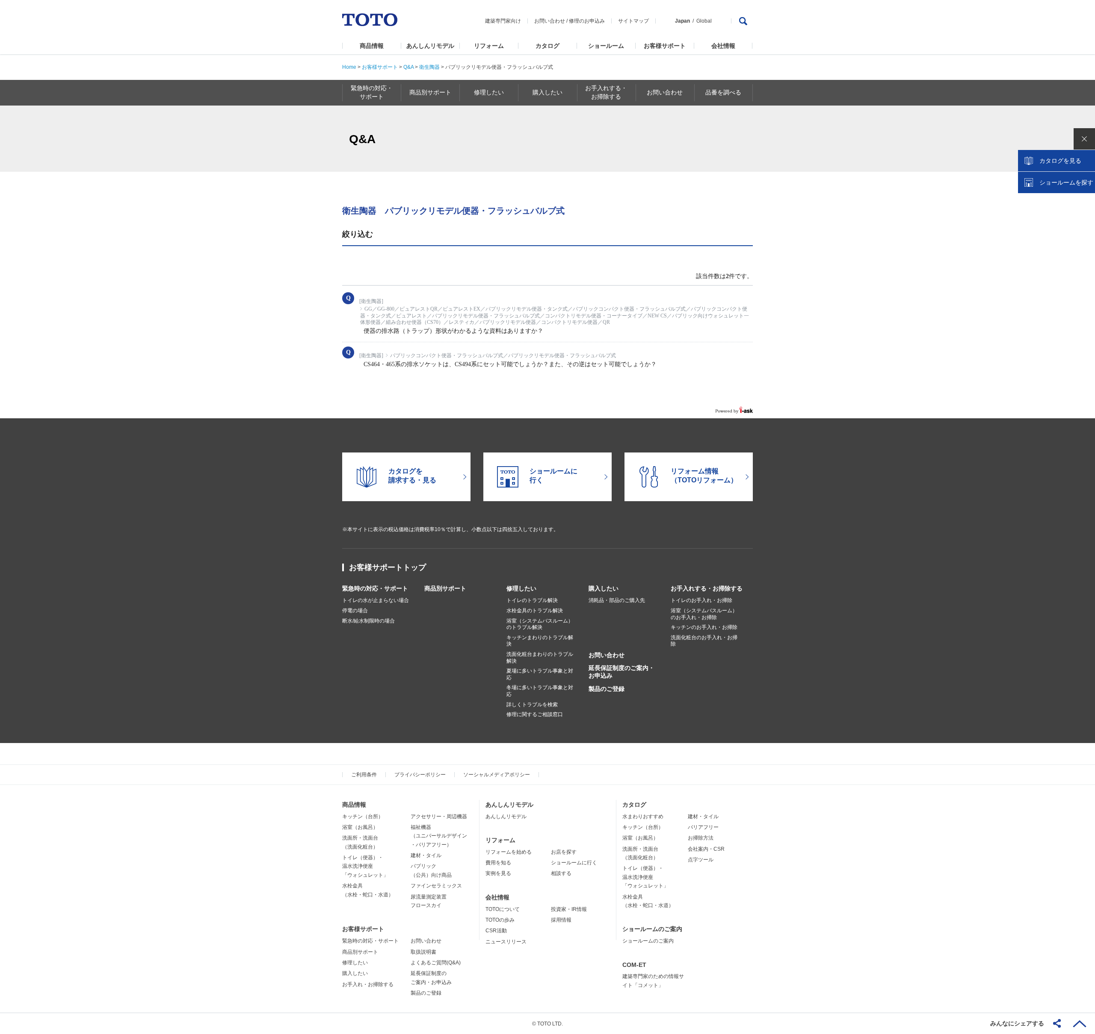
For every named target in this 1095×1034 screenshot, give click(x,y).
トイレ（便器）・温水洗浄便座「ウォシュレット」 (365, 866)
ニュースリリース (506, 942)
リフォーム (489, 45)
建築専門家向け (503, 21)
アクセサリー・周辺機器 (439, 817)
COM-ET (634, 964)
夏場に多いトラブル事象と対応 (539, 674)
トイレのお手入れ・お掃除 (701, 600)
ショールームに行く (574, 863)
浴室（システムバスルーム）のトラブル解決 (539, 624)
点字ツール (700, 860)
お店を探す (564, 852)
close (1084, 139)
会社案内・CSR (706, 849)
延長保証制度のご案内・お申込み (621, 671)
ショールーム (606, 45)
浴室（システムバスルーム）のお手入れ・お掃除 (704, 614)
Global (704, 21)
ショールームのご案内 (652, 928)
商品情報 (372, 45)
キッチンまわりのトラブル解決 (539, 640)
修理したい (521, 588)
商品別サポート (445, 588)
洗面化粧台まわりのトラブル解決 (539, 657)
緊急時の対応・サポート (375, 588)
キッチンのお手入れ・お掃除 (704, 627)
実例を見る (498, 873)
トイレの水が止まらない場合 (375, 600)
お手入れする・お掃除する (707, 588)
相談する (561, 873)
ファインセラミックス (436, 886)
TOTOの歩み (500, 920)
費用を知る (498, 863)
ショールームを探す (1066, 182)
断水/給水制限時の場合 (368, 621)
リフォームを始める (508, 852)
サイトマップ (633, 21)
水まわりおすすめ (642, 817)
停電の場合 (355, 611)
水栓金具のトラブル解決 (534, 611)
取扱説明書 (423, 952)
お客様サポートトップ (387, 567)
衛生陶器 (429, 67)
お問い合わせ (549, 21)
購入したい (604, 588)
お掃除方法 (700, 838)
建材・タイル (426, 855)
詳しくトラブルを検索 (532, 705)
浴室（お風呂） (360, 827)
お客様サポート (665, 45)
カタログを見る (1060, 160)
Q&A (408, 67)
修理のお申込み (587, 21)
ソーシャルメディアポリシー (496, 775)
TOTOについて (502, 909)
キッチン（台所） (362, 817)
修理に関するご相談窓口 (534, 714)
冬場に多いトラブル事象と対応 (539, 690)
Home (349, 67)
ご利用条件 (364, 775)
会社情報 (723, 45)
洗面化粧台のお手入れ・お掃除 (704, 640)
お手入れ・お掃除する (368, 984)
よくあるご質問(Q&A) (436, 963)
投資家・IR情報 (569, 909)
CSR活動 (496, 931)
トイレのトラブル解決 (532, 600)
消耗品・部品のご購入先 (617, 600)
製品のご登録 (606, 688)
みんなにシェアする (1017, 1023)
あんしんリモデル (430, 45)
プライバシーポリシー (420, 775)
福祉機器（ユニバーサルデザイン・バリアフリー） (439, 836)
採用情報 (561, 920)
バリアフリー (703, 827)
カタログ (547, 45)
